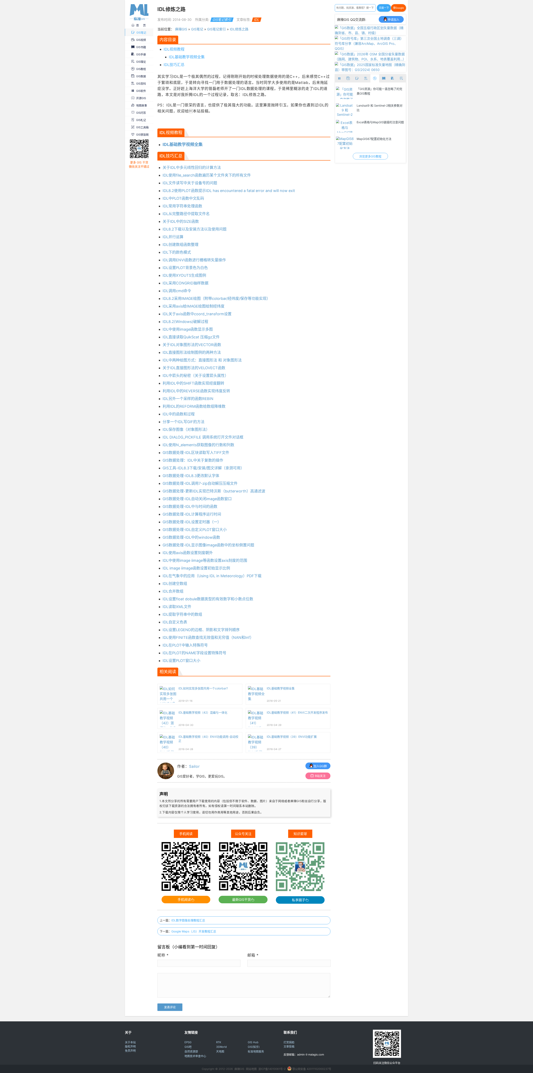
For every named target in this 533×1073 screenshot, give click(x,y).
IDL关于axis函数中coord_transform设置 (197, 314)
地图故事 (141, 105)
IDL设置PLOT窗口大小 (181, 660)
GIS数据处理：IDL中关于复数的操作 (193, 460)
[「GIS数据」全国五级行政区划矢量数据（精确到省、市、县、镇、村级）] (370, 33)
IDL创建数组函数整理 (180, 244)
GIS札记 (141, 120)
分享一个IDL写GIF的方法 (183, 422)
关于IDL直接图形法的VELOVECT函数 (194, 368)
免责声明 (130, 1050)
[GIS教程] (374, 78)
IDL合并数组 (173, 591)
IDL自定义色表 (175, 622)
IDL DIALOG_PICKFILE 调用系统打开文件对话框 (203, 437)
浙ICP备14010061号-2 (272, 1069)
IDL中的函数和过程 (179, 414)
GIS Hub (253, 1042)
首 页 (141, 25)
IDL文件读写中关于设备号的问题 (190, 183)
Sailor (194, 766)
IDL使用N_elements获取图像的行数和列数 (198, 445)
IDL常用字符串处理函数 (182, 206)
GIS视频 (141, 39)
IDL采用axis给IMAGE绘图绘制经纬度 (193, 306)
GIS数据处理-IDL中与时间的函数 (190, 506)
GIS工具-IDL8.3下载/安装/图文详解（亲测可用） (203, 468)
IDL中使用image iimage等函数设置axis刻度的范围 (205, 560)
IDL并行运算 (173, 237)
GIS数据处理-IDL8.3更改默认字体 (191, 476)
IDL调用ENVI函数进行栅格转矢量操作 (194, 260)
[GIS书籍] (383, 78)
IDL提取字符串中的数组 (182, 614)
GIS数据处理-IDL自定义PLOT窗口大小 (195, 529)
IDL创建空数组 (175, 583)
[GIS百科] (365, 78)
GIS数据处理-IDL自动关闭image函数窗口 (197, 499)
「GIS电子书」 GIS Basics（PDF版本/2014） (380, 108)
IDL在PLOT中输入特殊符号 (185, 645)
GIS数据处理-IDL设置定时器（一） (192, 522)
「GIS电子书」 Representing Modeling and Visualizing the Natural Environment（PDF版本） (381, 143)
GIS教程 (141, 69)
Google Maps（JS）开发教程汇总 (193, 931)
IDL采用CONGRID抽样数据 (185, 283)
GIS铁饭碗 (142, 134)
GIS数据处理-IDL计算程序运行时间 (192, 514)
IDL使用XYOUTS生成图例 (184, 275)
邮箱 (253, 955)
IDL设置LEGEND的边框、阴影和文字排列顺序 (201, 630)
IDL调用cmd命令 (177, 291)
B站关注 (320, 776)
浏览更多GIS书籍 (370, 156)
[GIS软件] (339, 78)
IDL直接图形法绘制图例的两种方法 (192, 352)
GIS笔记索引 (222, 19)
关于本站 (130, 1042)
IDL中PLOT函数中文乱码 (183, 198)
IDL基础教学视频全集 (187, 57)
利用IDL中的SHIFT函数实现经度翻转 (193, 383)
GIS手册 (141, 54)
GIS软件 (141, 90)
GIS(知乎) (254, 1046)
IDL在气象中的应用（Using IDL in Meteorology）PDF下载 (212, 576)
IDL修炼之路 (239, 29)
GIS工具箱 (142, 127)
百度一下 (384, 7)
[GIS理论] (401, 78)
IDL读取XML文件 (177, 606)
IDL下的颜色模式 (177, 252)
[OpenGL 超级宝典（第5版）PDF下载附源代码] (345, 126)
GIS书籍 (141, 47)
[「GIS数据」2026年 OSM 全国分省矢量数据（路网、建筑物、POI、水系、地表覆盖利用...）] (370, 59)
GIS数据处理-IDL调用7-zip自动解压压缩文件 (200, 483)
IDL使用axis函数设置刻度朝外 (188, 553)
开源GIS (141, 98)
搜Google (398, 7)
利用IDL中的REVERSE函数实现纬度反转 (196, 391)
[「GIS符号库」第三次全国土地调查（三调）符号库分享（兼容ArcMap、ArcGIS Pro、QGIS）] (370, 48)
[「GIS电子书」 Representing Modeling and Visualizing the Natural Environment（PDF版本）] (345, 143)
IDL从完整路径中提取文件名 (186, 214)
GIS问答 (141, 112)
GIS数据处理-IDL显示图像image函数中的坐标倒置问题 (208, 545)
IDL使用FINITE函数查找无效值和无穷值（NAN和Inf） (208, 637)
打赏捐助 (289, 1042)
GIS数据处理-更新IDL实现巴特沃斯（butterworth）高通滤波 (214, 491)
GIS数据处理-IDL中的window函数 (191, 537)
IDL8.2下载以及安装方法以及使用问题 (195, 229)
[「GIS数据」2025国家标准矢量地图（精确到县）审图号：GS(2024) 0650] (370, 70)
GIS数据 (141, 76)
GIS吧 (188, 1046)
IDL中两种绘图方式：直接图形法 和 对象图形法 (202, 360)
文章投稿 (289, 1046)
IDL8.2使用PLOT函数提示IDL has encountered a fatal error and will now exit (229, 190)
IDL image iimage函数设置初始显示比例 (196, 568)
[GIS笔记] (357, 78)
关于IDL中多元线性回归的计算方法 (192, 167)
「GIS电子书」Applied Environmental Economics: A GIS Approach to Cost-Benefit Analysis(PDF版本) (380, 93)
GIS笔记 (141, 32)
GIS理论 (141, 61)
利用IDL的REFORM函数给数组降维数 (194, 406)
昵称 (163, 955)
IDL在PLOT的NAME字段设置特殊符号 (194, 653)
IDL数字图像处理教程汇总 (188, 920)
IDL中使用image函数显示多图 (188, 329)
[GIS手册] (392, 78)
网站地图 (251, 1069)
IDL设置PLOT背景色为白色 (185, 267)
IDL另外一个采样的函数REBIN (188, 398)
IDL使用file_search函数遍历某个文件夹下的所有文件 (207, 175)
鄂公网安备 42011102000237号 (311, 1069)
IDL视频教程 (174, 49)
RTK (218, 1042)
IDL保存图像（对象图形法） (186, 429)
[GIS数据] (348, 78)
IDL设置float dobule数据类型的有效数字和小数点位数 (208, 599)
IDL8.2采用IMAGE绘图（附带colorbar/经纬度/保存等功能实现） (216, 298)
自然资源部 (191, 1051)
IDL (256, 19)
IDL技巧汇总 (174, 64)
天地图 (220, 1051)
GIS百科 (141, 83)
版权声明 (130, 1046)
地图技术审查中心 (195, 1056)
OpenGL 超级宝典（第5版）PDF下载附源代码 (379, 124)
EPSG (188, 1042)
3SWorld (221, 1046)
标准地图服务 (256, 1051)
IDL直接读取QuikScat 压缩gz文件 (191, 337)
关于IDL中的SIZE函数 (181, 221)
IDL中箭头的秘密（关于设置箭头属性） (195, 375)
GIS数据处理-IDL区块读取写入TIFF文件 (196, 452)
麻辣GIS (181, 29)
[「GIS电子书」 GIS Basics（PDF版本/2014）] (345, 109)
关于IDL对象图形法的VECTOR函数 (192, 345)
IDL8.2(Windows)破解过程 (185, 321)
